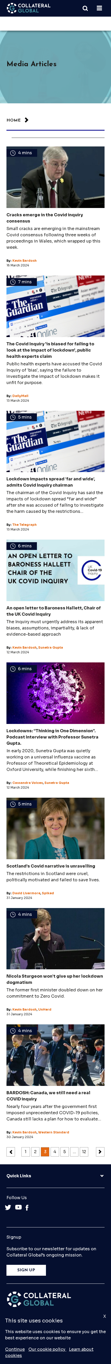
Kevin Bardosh (24, 261)
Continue (15, 1349)
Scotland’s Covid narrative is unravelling (50, 866)
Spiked (48, 893)
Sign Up (26, 1270)
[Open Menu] (99, 8)
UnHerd (44, 1009)
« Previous (10, 1152)
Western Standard (53, 1132)
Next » (100, 1152)
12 (84, 1151)
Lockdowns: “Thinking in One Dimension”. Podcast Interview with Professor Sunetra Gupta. (52, 737)
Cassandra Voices (27, 783)
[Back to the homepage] (28, 8)
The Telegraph (24, 525)
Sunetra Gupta (50, 647)
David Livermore (26, 893)
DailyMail (20, 396)
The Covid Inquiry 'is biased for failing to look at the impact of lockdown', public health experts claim (50, 350)
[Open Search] (88, 8)
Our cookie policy (47, 1349)
